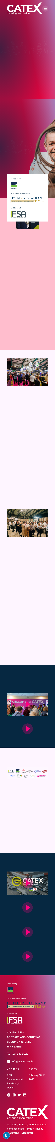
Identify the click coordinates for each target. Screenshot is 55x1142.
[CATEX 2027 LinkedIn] (24, 1095)
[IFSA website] (14, 1020)
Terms (28, 1128)
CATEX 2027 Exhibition (30, 1124)
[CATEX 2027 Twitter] (19, 1096)
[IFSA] (18, 214)
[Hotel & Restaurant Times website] (26, 1005)
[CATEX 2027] (27, 1113)
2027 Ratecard (40, 160)
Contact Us (15, 1032)
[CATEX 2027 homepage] (24, 8)
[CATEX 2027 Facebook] (9, 1096)
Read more (16, 339)
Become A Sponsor (14, 160)
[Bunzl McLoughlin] (14, 185)
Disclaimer (27, 1132)
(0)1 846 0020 (20, 1053)
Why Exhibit (37, 58)
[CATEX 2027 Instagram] (14, 1096)
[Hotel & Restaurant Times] (27, 200)
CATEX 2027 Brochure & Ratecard (27, 655)
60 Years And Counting (23, 1037)
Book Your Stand (13, 58)
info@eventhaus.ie (22, 1061)
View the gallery (20, 843)
